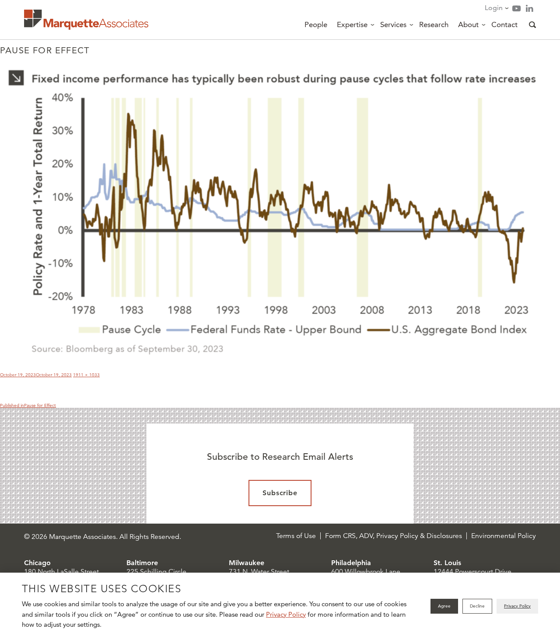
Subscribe (280, 493)
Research (433, 24)
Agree (444, 606)
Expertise (352, 24)
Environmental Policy (503, 535)
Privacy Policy (286, 614)
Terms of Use (296, 535)
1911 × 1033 (86, 375)
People (315, 24)
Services (393, 24)
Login (494, 7)
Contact (504, 24)
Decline (477, 606)
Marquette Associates (86, 20)
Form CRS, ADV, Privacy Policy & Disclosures (393, 535)
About (468, 24)
